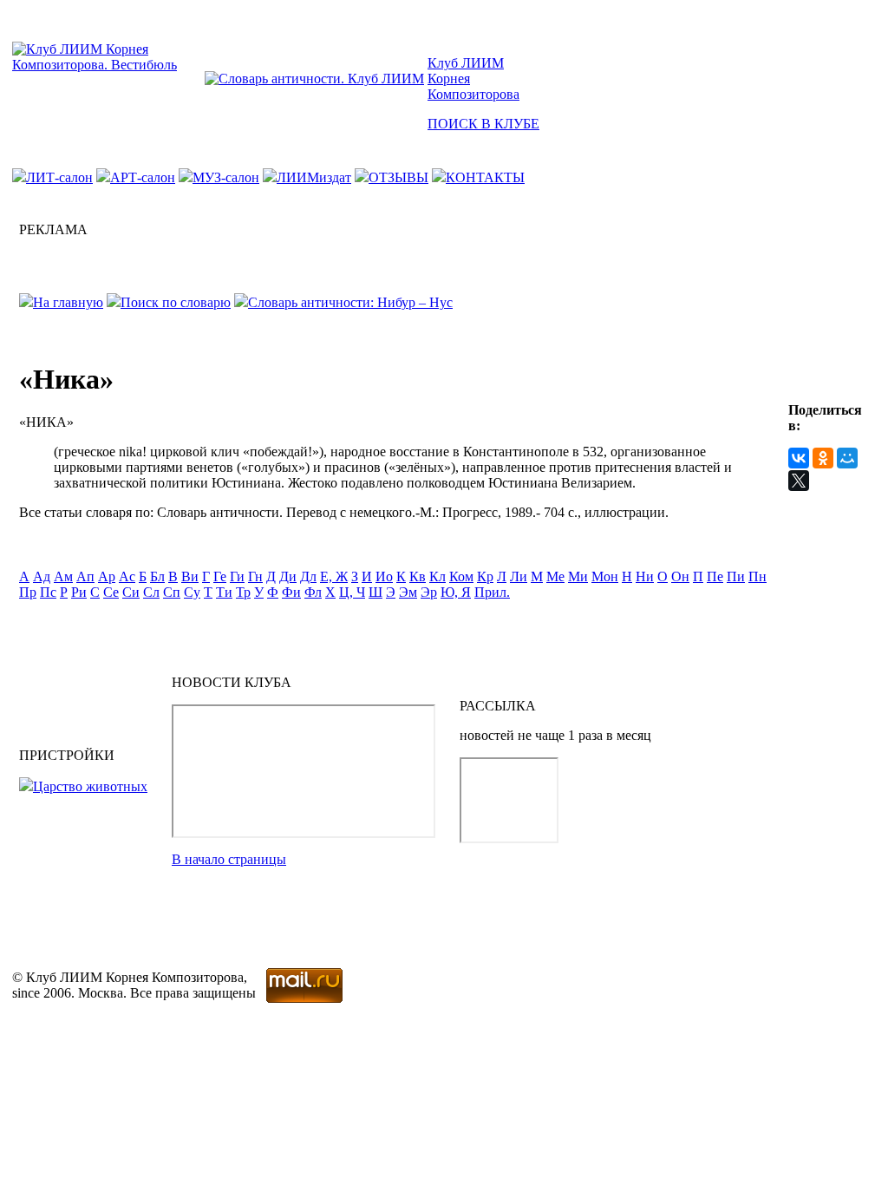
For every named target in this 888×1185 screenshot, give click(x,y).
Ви (190, 576)
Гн (255, 576)
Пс (48, 592)
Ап (85, 576)
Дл (308, 576)
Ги (237, 576)
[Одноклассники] (823, 458)
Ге (219, 576)
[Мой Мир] (847, 458)
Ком (461, 576)
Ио (384, 576)
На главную (68, 302)
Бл (157, 576)
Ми (578, 576)
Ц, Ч (352, 592)
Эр (429, 592)
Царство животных (90, 786)
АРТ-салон (142, 177)
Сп (171, 592)
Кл (437, 576)
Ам (63, 576)
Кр (485, 576)
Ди (288, 576)
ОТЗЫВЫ (398, 177)
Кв (417, 576)
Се (111, 592)
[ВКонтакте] (798, 458)
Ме (555, 576)
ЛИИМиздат (314, 177)
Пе (715, 576)
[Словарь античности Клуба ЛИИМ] (314, 78)
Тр (243, 592)
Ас (127, 576)
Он (680, 576)
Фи (291, 592)
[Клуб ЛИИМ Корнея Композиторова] (106, 64)
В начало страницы (229, 859)
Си (131, 592)
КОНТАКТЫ (485, 177)
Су (192, 592)
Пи (736, 576)
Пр (27, 592)
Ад (41, 576)
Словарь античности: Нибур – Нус (350, 302)
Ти (224, 592)
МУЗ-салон (226, 177)
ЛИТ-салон (59, 177)
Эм (408, 592)
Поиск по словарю (176, 302)
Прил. (492, 592)
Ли (518, 576)
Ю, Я (456, 592)
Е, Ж (334, 576)
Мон (604, 576)
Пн (757, 576)
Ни (645, 576)
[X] (798, 480)
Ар (106, 576)
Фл (313, 592)
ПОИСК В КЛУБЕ (483, 123)
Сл (151, 592)
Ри (79, 592)
